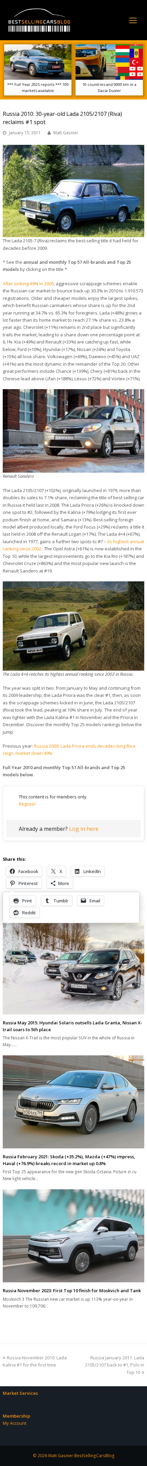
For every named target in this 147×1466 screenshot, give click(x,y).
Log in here (83, 829)
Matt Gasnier (65, 133)
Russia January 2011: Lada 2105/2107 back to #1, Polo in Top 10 (114, 1365)
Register (27, 804)
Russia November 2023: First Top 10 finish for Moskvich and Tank (72, 1290)
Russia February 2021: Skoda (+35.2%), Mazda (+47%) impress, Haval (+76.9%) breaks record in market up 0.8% (69, 1160)
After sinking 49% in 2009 (28, 283)
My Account (14, 1423)
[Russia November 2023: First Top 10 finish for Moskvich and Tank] (73, 1235)
